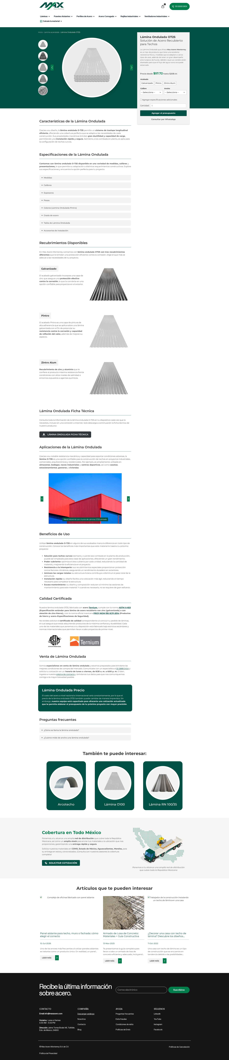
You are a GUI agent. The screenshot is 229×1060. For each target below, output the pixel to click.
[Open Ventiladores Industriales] (169, 16)
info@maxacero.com (53, 1014)
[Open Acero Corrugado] (116, 16)
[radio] (147, 83)
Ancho (167, 88)
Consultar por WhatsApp (163, 119)
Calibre (143, 88)
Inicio (40, 32)
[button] (42, 499)
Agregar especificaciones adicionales (159, 100)
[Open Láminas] (49, 16)
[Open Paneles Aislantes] (72, 16)
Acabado (144, 79)
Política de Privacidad (48, 1053)
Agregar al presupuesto (163, 113)
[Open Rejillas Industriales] (140, 16)
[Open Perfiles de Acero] (94, 16)
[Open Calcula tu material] (61, 21)
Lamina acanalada (51, 32)
